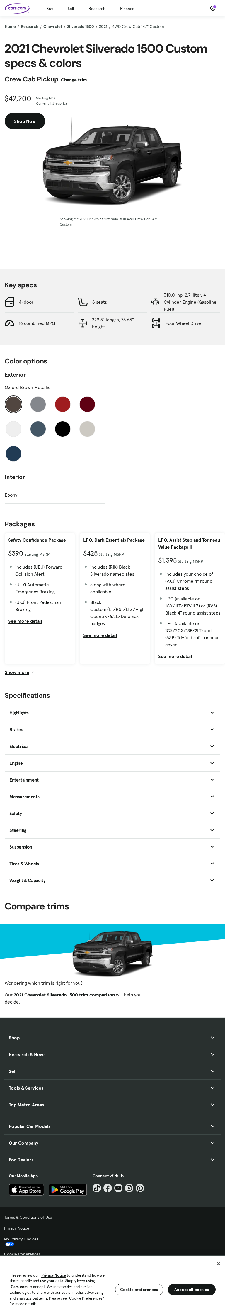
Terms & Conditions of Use (28, 1217)
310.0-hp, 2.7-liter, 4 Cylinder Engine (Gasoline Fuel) (190, 302)
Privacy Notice (16, 1228)
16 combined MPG (37, 323)
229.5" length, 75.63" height (113, 323)
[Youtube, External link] (118, 1188)
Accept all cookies (191, 1289)
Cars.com (19, 1286)
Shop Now (25, 121)
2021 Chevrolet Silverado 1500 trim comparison (64, 995)
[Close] (218, 1263)
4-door (26, 302)
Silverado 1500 (80, 26)
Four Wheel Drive (183, 323)
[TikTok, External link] (97, 1188)
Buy (49, 8)
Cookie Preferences (22, 1254)
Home (10, 26)
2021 (103, 26)
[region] (112, 1284)
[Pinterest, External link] (140, 1188)
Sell (71, 8)
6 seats (99, 302)
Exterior (15, 374)
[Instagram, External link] (129, 1188)
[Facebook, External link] (107, 1188)
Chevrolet (52, 26)
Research (96, 8)
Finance (127, 8)
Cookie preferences (139, 1289)
